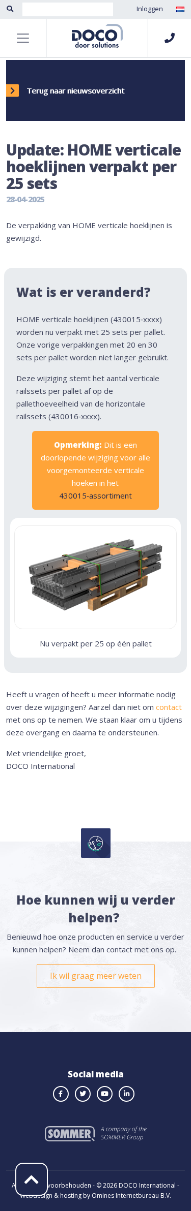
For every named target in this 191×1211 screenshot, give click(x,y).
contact (169, 707)
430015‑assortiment (95, 495)
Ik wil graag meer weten (96, 975)
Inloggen (150, 8)
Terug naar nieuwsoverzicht (75, 90)
